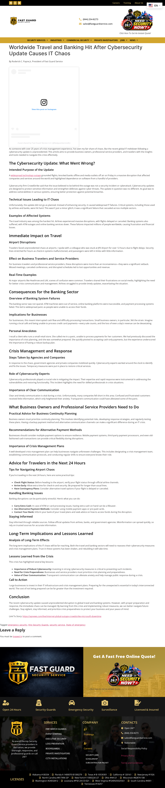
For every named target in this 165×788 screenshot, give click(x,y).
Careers (116, 3)
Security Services (36, 40)
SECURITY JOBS (92, 755)
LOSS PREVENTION (55, 743)
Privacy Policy (127, 755)
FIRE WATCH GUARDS (56, 729)
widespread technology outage (26, 175)
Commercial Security (78, 40)
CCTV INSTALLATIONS (56, 758)
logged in (17, 636)
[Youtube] (19, 3)
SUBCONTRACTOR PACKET (97, 762)
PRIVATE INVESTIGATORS (58, 753)
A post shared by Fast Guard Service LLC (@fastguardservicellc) (44, 143)
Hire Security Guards (38, 625)
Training (127, 3)
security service (57, 625)
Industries (56, 40)
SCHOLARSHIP (92, 759)
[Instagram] (15, 3)
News (132, 40)
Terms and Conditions (132, 762)
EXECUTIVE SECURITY (56, 738)
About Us (139, 3)
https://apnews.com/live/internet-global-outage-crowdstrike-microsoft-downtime (62, 616)
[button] (37, 40)
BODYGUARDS (53, 748)
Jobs (122, 40)
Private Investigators (106, 40)
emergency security (17, 625)
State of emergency (75, 625)
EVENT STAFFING (54, 733)
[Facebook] (11, 3)
